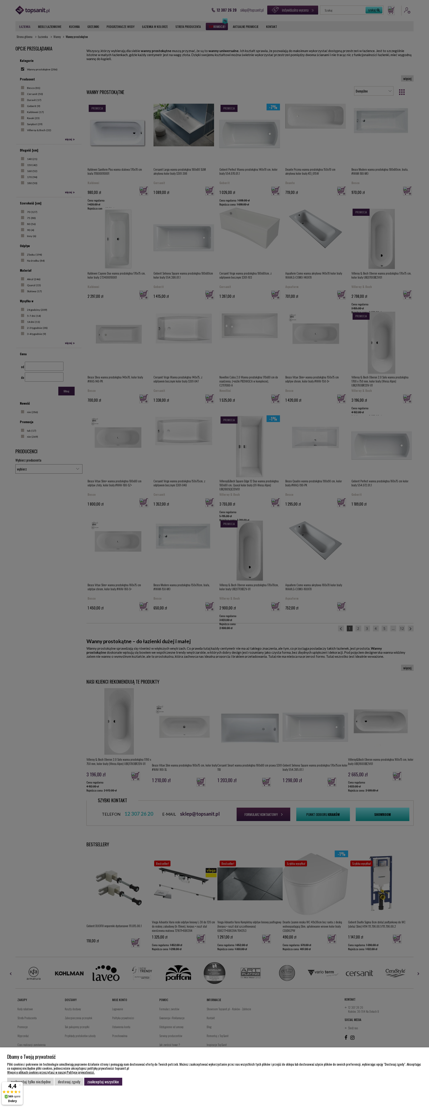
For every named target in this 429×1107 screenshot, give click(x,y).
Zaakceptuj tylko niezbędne (31, 1081)
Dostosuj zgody (69, 1081)
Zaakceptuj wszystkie (103, 1081)
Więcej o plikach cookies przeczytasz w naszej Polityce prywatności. (51, 1072)
